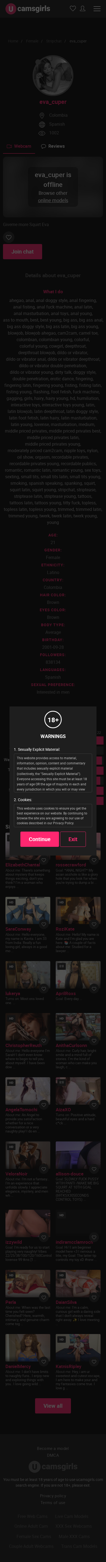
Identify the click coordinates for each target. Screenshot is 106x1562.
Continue (40, 839)
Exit (72, 839)
